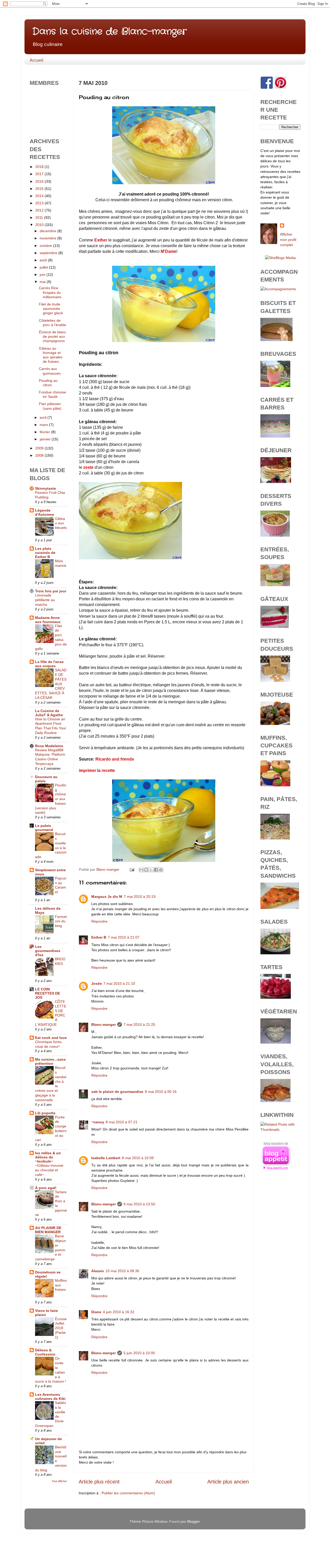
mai (43, 282)
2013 (40, 203)
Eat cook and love (51, 1038)
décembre (48, 231)
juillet (44, 267)
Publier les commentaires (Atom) (128, 1493)
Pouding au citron (48, 382)
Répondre (99, 921)
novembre (48, 238)
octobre (46, 246)
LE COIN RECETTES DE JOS (47, 993)
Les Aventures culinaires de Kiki (50, 1396)
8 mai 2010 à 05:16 (161, 1092)
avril (43, 417)
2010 (40, 225)
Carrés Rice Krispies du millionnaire (50, 292)
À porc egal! (45, 1188)
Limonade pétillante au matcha (45, 600)
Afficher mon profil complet (288, 239)
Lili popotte (45, 1113)
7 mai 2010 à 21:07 (123, 937)
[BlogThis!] (146, 869)
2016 (40, 181)
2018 (40, 167)
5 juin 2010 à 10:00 (139, 1353)
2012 (40, 210)
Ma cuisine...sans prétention (50, 1061)
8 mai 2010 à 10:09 (138, 1158)
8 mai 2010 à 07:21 (121, 1122)
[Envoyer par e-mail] (141, 869)
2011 (39, 217)
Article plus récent (99, 1481)
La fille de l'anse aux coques (49, 664)
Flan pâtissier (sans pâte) (50, 406)
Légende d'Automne (44, 512)
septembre (49, 253)
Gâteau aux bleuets (61, 523)
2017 (40, 174)
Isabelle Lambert (105, 1158)
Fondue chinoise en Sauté (52, 394)
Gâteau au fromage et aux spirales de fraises (50, 355)
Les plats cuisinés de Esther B (45, 552)
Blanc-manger (103, 1024)
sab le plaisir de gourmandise (117, 1092)
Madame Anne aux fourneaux (48, 620)
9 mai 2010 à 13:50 (139, 1204)
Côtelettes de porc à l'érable (52, 322)
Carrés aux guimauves (50, 371)
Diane (96, 1312)
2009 (40, 448)
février (45, 432)
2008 (40, 455)
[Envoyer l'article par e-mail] (131, 869)
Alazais (97, 1271)
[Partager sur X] (151, 869)
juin (43, 274)
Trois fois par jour (50, 591)
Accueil (36, 60)
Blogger (193, 1521)
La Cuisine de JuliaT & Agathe (49, 713)
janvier (46, 439)
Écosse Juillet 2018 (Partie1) (61, 1328)
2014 (40, 196)
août (44, 260)
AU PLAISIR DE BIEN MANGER (48, 1230)
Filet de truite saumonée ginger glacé (51, 308)
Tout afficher (59, 1481)
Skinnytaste (45, 488)
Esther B (98, 937)
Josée (96, 983)
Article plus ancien (228, 1481)
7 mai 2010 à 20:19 (139, 896)
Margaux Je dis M (106, 896)
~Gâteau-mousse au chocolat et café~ (49, 1170)
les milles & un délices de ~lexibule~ (48, 1157)
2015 (40, 189)
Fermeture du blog (61, 921)
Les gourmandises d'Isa (47, 951)
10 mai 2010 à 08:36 (122, 1271)
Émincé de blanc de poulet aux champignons (52, 336)
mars (44, 425)
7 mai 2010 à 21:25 (139, 1024)
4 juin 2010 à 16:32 (118, 1312)
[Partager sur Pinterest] (160, 869)
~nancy (97, 1122)
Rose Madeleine (49, 746)
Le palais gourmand (44, 828)
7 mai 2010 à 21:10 (119, 983)
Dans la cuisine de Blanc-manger (109, 31)
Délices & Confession (45, 1352)
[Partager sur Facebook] (156, 869)
